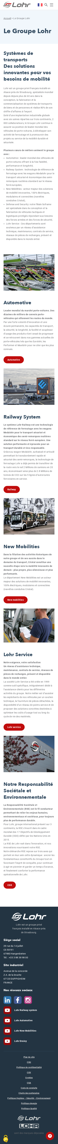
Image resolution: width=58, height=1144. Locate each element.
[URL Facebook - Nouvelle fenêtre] (18, 1000)
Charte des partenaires (29, 1093)
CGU (29, 1062)
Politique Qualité (29, 1108)
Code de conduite (29, 1088)
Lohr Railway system (25, 1010)
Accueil (7, 18)
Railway (11, 489)
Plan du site (29, 1057)
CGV (29, 1072)
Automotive (13, 359)
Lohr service (14, 727)
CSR (9, 885)
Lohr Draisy (20, 1041)
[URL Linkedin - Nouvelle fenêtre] (7, 1000)
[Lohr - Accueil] (17, 5)
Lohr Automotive (23, 1020)
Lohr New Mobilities (25, 1030)
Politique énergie (29, 1103)
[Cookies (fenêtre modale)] (5, 1138)
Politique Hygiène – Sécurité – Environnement (28, 1098)
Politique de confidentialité (29, 1067)
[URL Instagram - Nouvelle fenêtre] (28, 1000)
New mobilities (15, 600)
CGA (29, 1083)
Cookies (29, 1078)
